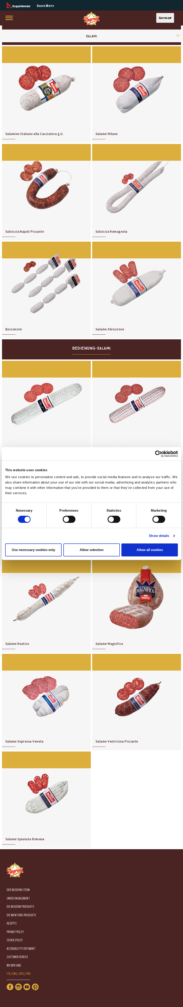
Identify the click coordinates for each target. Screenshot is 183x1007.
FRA (28, 973)
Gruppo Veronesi (18, 5)
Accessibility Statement (21, 948)
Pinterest (35, 987)
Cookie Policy (15, 940)
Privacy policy (15, 932)
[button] (166, 18)
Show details (159, 536)
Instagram (18, 987)
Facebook (10, 987)
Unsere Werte (45, 5)
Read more (46, 94)
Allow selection (92, 550)
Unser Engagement (18, 898)
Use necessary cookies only (33, 550)
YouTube (26, 987)
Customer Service (17, 957)
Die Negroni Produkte (20, 906)
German (165, 18)
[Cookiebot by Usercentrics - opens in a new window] (158, 453)
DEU (21, 973)
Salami (91, 36)
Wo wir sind (14, 965)
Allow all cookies (150, 550)
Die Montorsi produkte (21, 915)
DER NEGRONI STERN (18, 890)
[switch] (69, 519)
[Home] (91, 18)
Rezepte (12, 923)
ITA (8, 973)
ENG (14, 973)
